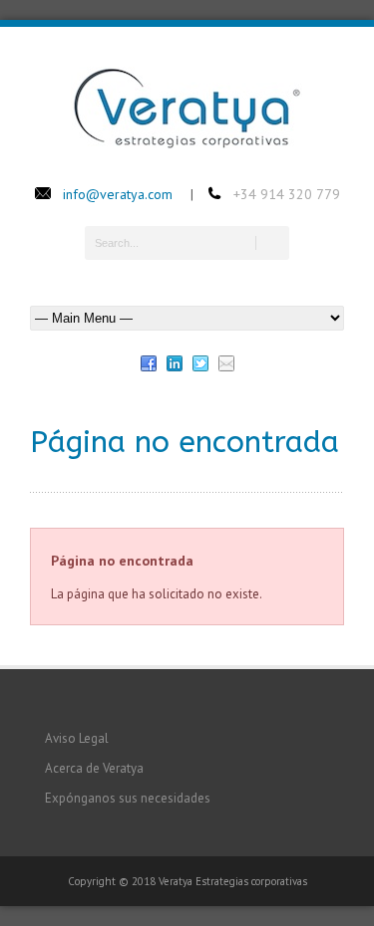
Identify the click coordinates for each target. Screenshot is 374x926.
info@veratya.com (118, 194)
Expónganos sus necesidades (127, 798)
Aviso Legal (77, 738)
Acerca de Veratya (94, 768)
